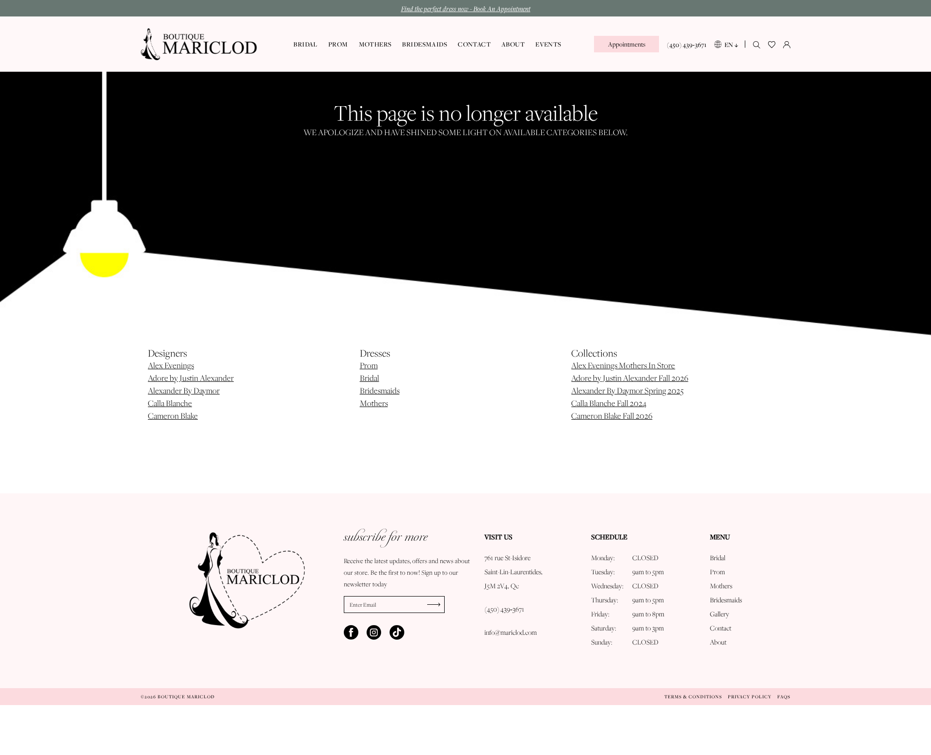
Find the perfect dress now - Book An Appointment (465, 8)
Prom (369, 365)
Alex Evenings (171, 365)
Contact (720, 628)
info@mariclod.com (510, 632)
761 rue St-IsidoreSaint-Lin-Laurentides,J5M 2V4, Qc (513, 571)
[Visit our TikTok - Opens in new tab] (396, 632)
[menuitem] (626, 44)
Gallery (719, 614)
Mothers (374, 403)
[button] (786, 44)
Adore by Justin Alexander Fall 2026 (629, 378)
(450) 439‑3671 (504, 609)
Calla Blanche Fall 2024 (608, 403)
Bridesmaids (380, 390)
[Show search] (756, 44)
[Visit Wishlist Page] (771, 44)
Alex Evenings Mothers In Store (623, 365)
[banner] (199, 44)
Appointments (626, 44)
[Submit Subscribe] (436, 604)
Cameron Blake (173, 415)
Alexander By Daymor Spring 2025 (627, 390)
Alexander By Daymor (184, 390)
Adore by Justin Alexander (191, 378)
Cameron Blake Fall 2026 (611, 415)
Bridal (369, 378)
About (718, 642)
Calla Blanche (170, 403)
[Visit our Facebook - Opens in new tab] (351, 632)
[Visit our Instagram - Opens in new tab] (374, 632)
